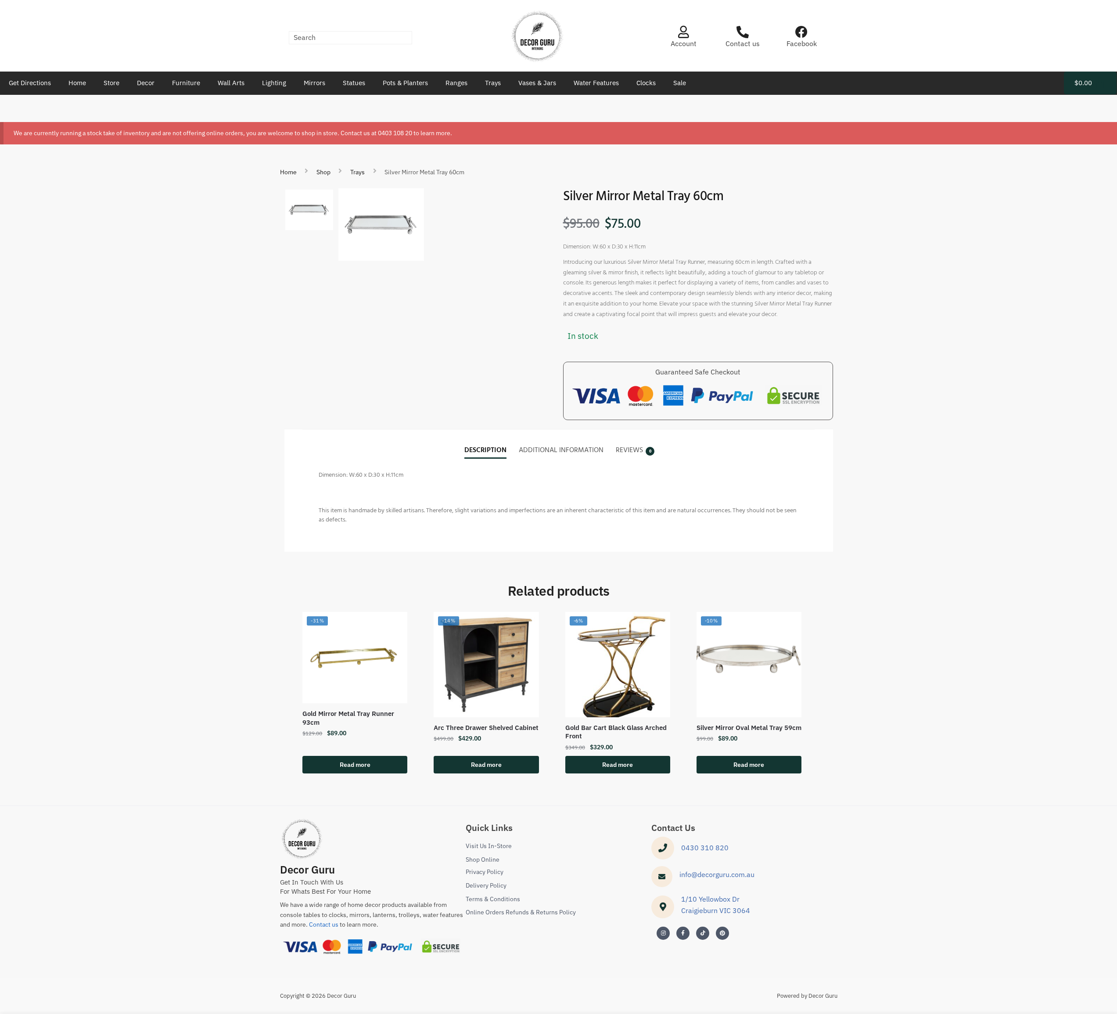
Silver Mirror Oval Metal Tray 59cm (749, 727)
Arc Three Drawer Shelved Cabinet (486, 727)
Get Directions (30, 83)
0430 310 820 (705, 847)
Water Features (596, 83)
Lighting (274, 83)
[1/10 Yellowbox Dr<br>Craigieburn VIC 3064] (662, 906)
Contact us (743, 43)
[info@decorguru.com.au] (661, 876)
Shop (323, 172)
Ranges (456, 83)
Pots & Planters (405, 83)
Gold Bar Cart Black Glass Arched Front (616, 732)
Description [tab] (485, 450)
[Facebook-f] (683, 933)
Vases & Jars (537, 83)
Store (111, 83)
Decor (145, 83)
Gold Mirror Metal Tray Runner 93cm (348, 717)
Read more (355, 765)
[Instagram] (663, 933)
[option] (309, 210)
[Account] (683, 32)
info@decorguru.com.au (716, 874)
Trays (493, 83)
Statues (354, 83)
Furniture (186, 83)
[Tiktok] (702, 933)
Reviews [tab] (629, 450)
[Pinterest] (722, 933)
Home (77, 83)
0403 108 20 (395, 133)
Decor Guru (307, 870)
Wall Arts (231, 83)
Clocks (646, 83)
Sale (679, 83)
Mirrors (314, 83)
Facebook (802, 43)
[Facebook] (801, 32)
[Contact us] (742, 32)
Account (684, 43)
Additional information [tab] (561, 450)
